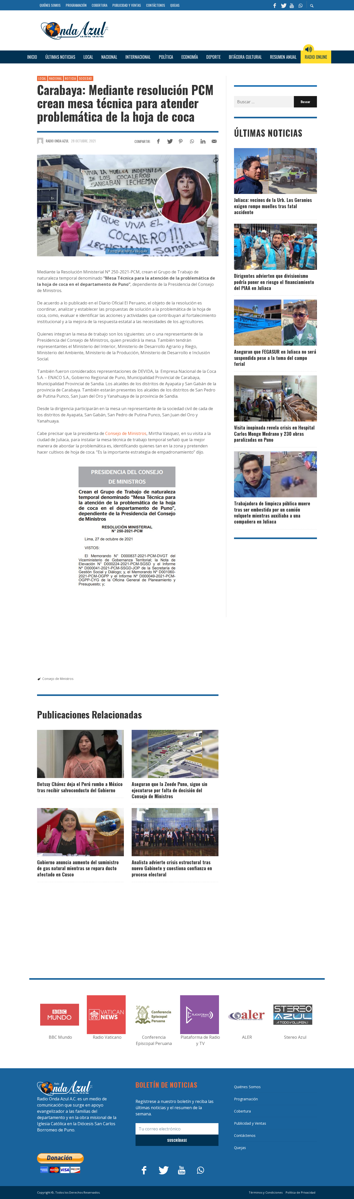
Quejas (240, 1147)
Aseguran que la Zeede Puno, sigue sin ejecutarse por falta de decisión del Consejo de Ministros (169, 790)
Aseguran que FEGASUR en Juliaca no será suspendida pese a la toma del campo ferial (275, 357)
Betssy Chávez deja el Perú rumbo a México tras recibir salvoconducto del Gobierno (80, 787)
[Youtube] (292, 5)
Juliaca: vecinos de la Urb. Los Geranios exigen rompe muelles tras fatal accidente (273, 206)
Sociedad (85, 78)
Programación (246, 1098)
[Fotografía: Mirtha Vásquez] (127, 206)
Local (42, 78)
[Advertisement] (214, 29)
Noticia (70, 78)
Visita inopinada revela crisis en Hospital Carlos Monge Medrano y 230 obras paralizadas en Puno (274, 433)
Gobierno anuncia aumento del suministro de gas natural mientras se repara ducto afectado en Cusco (78, 868)
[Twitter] (283, 5)
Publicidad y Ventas (250, 1123)
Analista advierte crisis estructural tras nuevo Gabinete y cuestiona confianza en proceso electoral (172, 868)
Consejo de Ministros (125, 433)
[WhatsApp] (300, 5)
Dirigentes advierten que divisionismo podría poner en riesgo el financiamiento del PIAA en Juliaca (274, 281)
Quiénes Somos (247, 1086)
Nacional (55, 78)
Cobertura (242, 1111)
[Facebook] (275, 5)
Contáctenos (245, 1135)
